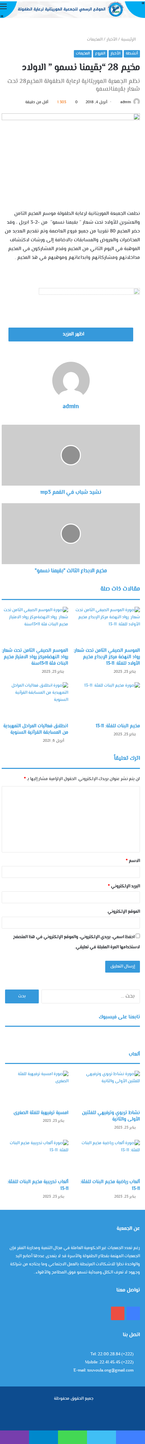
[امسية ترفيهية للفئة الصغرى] (36, 1089)
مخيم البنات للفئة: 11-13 (118, 726)
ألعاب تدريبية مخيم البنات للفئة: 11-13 (37, 1185)
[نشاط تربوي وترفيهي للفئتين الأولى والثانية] (108, 1089)
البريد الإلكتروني (124, 886)
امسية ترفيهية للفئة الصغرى (40, 1113)
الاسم (133, 861)
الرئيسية (129, 39)
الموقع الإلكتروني (124, 911)
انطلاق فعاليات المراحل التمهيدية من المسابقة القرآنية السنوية (35, 729)
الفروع (100, 53)
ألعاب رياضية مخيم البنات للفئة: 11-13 (110, 1185)
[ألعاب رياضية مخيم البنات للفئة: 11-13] (108, 1158)
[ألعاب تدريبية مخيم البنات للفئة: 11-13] (36, 1158)
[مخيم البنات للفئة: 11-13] (107, 701)
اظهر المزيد (72, 334)
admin (125, 102)
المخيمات (95, 39)
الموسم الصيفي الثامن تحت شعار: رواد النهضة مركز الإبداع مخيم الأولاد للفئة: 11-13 (107, 657)
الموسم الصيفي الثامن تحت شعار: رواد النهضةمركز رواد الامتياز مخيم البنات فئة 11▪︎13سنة (35, 657)
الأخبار (112, 39)
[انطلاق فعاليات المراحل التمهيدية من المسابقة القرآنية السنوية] (35, 701)
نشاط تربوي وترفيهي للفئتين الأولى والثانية (111, 1116)
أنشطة (132, 53)
